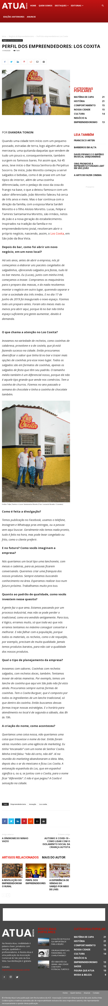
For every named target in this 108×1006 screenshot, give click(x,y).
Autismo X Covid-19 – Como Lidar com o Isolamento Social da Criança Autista (56, 843)
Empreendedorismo (18, 804)
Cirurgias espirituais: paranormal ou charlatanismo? (60, 953)
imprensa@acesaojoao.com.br (16, 969)
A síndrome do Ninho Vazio (15, 840)
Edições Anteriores (13, 16)
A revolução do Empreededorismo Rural (12, 883)
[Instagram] (10, 977)
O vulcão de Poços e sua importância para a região (60, 941)
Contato (96, 993)
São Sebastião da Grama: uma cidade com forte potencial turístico (60, 966)
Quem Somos (45, 5)
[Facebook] (4, 977)
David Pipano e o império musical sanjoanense (89, 155)
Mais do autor (53, 857)
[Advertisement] (54, 28)
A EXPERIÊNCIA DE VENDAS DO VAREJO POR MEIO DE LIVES (59, 885)
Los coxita (43, 804)
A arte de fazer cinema (88, 175)
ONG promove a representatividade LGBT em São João (89, 166)
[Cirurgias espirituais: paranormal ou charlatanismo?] (43, 953)
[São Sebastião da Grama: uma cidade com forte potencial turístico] (43, 964)
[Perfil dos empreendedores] (36, 871)
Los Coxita (57, 233)
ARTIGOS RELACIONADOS (20, 857)
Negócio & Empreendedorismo (21, 36)
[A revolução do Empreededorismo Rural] (12, 871)
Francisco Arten (84, 140)
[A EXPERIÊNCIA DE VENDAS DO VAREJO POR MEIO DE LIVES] (59, 871)
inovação (32, 804)
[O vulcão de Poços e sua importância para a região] (43, 942)
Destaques (61, 5)
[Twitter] (17, 977)
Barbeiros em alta (85, 147)
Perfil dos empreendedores (36, 882)
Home (33, 5)
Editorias (76, 5)
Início (4, 36)
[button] (102, 5)
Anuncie (31, 16)
